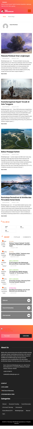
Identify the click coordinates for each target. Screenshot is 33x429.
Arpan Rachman (5, 58)
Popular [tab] (17, 237)
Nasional (28, 410)
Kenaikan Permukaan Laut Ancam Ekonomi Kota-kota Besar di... (19, 290)
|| (1, 390)
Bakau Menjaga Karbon (10, 151)
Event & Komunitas (13, 260)
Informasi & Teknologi (7, 407)
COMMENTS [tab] (27, 237)
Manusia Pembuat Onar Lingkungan (15, 56)
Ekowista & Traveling (14, 404)
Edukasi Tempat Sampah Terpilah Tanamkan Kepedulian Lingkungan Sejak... (19, 244)
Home (4, 16)
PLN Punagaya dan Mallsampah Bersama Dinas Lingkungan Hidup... (19, 263)
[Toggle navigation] (29, 11)
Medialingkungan (19, 410)
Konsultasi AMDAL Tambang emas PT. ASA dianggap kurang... (19, 254)
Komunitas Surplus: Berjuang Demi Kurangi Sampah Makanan (19, 281)
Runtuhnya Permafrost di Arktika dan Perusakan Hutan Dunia (16, 198)
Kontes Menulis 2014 (7, 410)
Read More (4, 73)
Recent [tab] (7, 237)
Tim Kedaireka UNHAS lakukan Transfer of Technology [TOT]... (19, 272)
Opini (3, 414)
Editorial (11, 241)
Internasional (12, 288)
